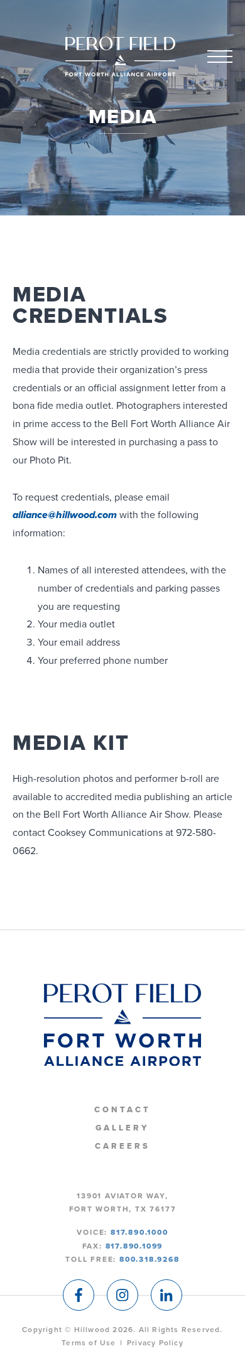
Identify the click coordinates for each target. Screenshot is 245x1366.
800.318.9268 (149, 1259)
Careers (122, 1146)
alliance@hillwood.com (65, 515)
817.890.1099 (134, 1246)
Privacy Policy (155, 1342)
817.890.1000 (139, 1232)
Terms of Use (89, 1342)
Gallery (122, 1128)
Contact (122, 1110)
